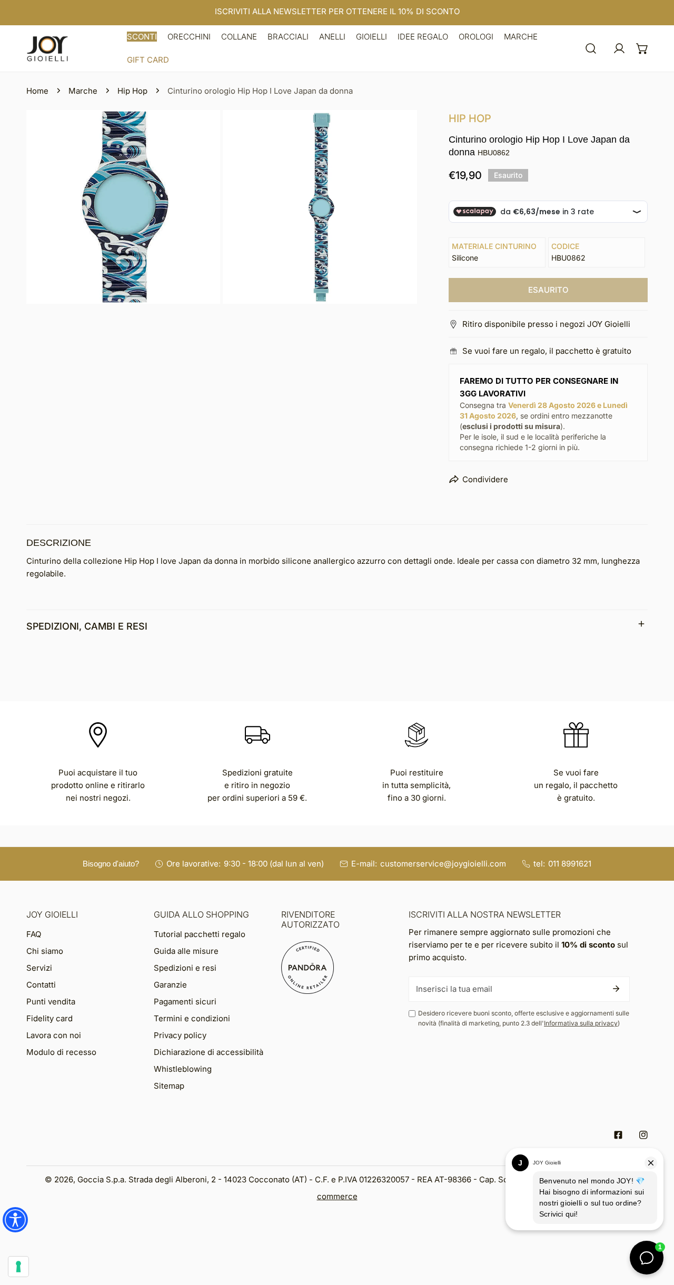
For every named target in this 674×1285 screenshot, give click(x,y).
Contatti (41, 985)
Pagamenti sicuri (185, 1002)
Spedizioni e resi (185, 968)
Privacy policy (180, 1035)
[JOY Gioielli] (47, 48)
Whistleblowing (183, 1069)
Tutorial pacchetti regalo (199, 934)
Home (37, 91)
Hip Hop (132, 91)
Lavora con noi (53, 1035)
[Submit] (616, 989)
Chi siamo (44, 951)
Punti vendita (50, 1002)
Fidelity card (49, 1018)
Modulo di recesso (61, 1052)
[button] (142, 36)
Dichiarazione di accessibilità (208, 1052)
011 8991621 (569, 864)
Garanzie (170, 985)
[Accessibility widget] (15, 1219)
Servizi (39, 968)
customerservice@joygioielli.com (443, 864)
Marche (82, 91)
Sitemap (169, 1086)
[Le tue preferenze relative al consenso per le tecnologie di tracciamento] (18, 1267)
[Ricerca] (590, 48)
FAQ (33, 934)
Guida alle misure (186, 951)
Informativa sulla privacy (581, 1023)
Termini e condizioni (192, 1018)
